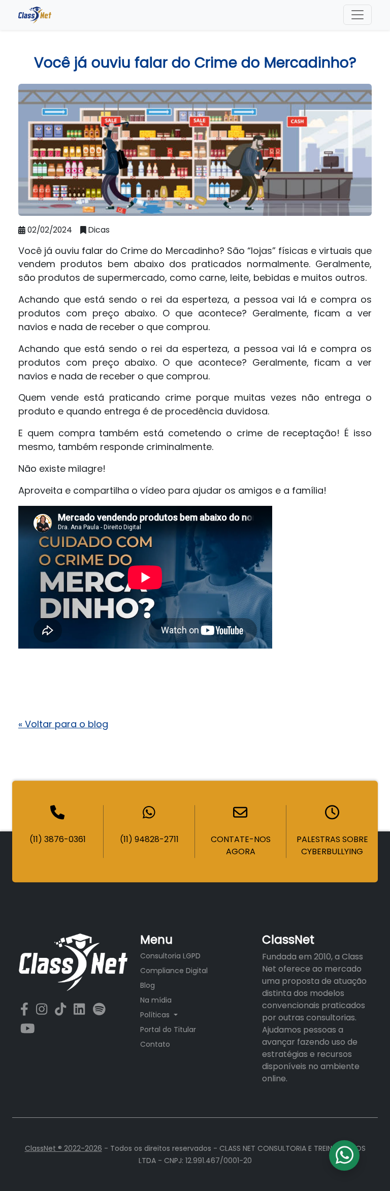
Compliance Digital (174, 970)
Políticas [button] (156, 1015)
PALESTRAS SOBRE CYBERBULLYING (332, 845)
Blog (147, 985)
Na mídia (156, 1000)
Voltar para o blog (63, 724)
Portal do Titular (168, 1029)
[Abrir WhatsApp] (364, 1165)
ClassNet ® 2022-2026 (63, 1148)
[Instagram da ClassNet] (43, 1009)
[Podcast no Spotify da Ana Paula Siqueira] (99, 1009)
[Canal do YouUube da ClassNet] (27, 1028)
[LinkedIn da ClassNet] (81, 1009)
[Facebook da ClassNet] (26, 1009)
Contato (155, 1044)
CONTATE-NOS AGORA (241, 845)
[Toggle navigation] (357, 15)
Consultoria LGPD (170, 956)
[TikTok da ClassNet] (62, 1009)
